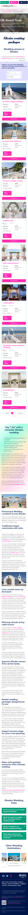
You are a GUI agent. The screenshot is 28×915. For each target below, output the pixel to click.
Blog (19, 885)
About (3, 882)
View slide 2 (11, 33)
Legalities (23, 883)
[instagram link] (11, 876)
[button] (26, 6)
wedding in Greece (19, 484)
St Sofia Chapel (6, 541)
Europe (23, 10)
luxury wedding (17, 627)
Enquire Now (14, 119)
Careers (4, 885)
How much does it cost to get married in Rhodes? (13, 810)
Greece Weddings (7, 11)
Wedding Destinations (12, 10)
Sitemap (4, 883)
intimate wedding (7, 596)
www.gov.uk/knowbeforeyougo (14, 903)
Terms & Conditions (13, 883)
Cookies (20, 882)
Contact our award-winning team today (13, 790)
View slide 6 (18, 33)
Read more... (22, 60)
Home (2, 10)
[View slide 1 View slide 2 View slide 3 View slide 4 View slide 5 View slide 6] (14, 23)
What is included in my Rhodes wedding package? (12, 827)
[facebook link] (3, 876)
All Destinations (12, 885)
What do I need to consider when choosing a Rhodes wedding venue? (12, 819)
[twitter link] (7, 876)
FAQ (7, 882)
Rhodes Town (15, 552)
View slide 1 (9, 33)
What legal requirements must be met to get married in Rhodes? (12, 836)
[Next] (24, 861)
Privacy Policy (13, 882)
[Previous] (3, 861)
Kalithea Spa (5, 633)
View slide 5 (16, 33)
